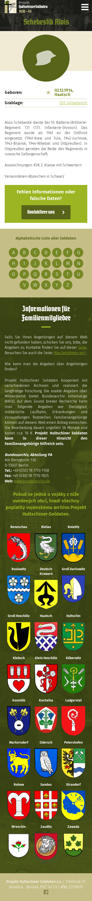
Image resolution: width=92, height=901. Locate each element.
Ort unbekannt (73, 103)
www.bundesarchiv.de (32, 481)
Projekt (33, 7)
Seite (82, 347)
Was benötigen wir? (70, 353)
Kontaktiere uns (40, 212)
